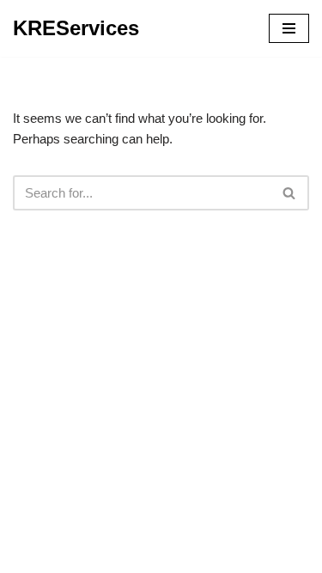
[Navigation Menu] (289, 28)
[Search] (289, 192)
